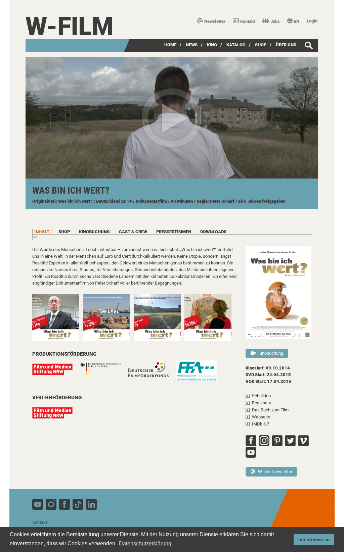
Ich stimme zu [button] (314, 539)
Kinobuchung (270, 353)
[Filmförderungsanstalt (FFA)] (199, 374)
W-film (70, 26)
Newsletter (214, 21)
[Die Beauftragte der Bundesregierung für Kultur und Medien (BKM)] (103, 372)
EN (296, 21)
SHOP (260, 44)
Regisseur (261, 402)
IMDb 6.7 (260, 423)
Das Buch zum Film (270, 409)
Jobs (275, 21)
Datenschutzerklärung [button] (145, 543)
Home (170, 44)
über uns (286, 44)
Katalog (236, 44)
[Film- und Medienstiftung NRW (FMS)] (55, 372)
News (192, 44)
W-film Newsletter (275, 471)
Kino (212, 44)
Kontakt (247, 21)
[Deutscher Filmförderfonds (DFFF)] (151, 372)
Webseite (261, 416)
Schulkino (261, 395)
